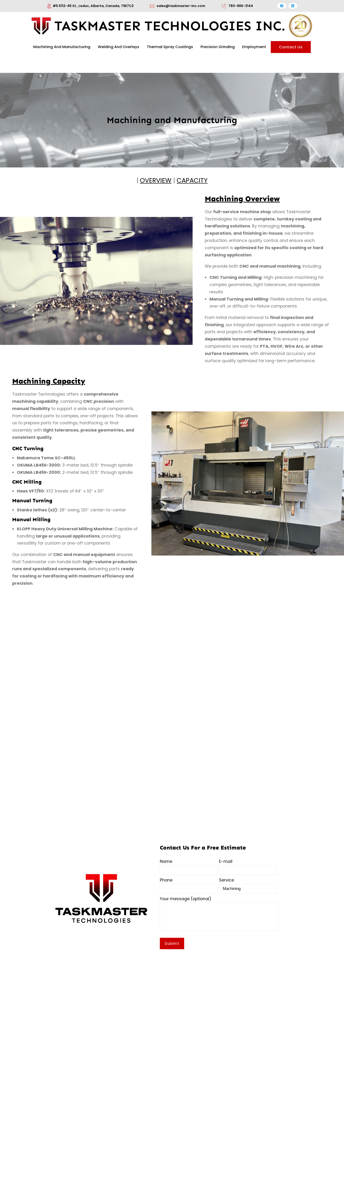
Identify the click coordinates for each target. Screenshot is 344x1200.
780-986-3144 (240, 6)
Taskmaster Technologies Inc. (169, 26)
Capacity (192, 180)
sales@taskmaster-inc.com (181, 6)
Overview (156, 180)
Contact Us (291, 47)
